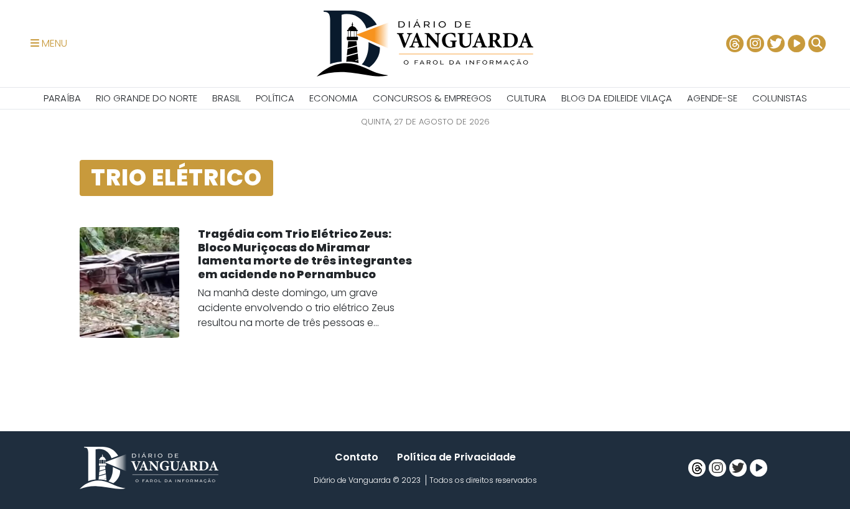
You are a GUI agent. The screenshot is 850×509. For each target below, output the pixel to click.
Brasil (226, 98)
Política (275, 98)
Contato (356, 457)
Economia (333, 98)
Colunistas (779, 98)
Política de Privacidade (456, 457)
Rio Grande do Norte (146, 98)
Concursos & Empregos (432, 98)
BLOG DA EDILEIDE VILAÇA (616, 98)
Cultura (526, 98)
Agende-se (712, 98)
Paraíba (62, 98)
